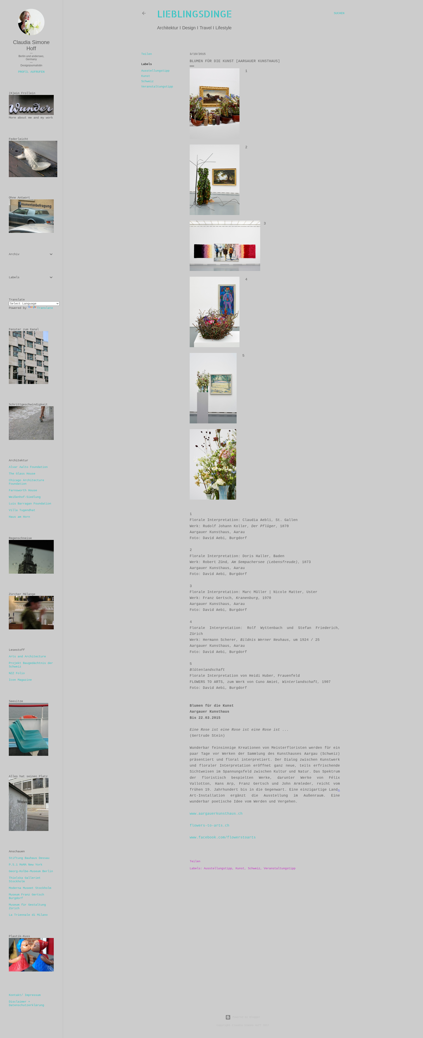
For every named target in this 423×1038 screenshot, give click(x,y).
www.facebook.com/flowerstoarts (223, 838)
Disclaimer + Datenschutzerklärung (26, 1003)
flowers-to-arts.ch (209, 826)
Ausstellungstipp (155, 70)
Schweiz (147, 81)
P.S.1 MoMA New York (25, 864)
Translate (45, 308)
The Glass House (22, 473)
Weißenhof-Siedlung (25, 497)
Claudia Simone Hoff (31, 45)
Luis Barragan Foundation (30, 503)
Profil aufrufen (31, 72)
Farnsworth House (23, 490)
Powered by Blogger (246, 1017)
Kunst (145, 76)
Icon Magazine (20, 680)
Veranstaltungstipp (157, 86)
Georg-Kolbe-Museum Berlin (31, 871)
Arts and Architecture (27, 656)
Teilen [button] (146, 54)
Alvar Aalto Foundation (28, 467)
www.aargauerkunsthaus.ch (216, 814)
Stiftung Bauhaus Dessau (29, 858)
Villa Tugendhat (22, 510)
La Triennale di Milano (28, 915)
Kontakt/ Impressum (25, 995)
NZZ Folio (17, 673)
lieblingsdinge (194, 14)
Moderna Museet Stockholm (30, 888)
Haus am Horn (19, 517)
